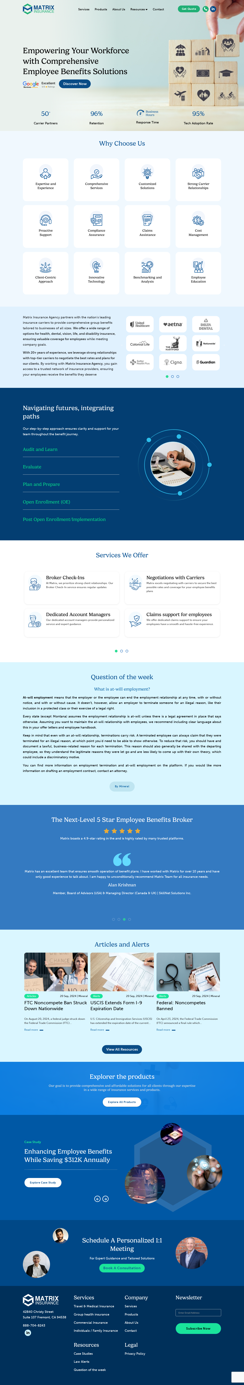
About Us (118, 9)
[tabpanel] (173, 344)
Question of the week (90, 1370)
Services (83, 9)
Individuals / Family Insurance (96, 1331)
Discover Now (75, 84)
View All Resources (122, 1049)
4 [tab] (130, 920)
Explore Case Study (43, 1190)
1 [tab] (167, 377)
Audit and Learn (40, 449)
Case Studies (83, 1354)
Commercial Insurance (91, 1323)
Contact (158, 9)
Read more (31, 1029)
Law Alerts (81, 1362)
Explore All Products (122, 1102)
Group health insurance (91, 1314)
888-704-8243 (34, 1325)
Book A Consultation (122, 1268)
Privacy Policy (135, 1354)
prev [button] (122, 344)
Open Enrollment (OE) (46, 502)
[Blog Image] (56, 972)
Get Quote (189, 9)
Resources (138, 9)
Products (101, 9)
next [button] (224, 344)
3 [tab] (178, 377)
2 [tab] (173, 377)
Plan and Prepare (41, 484)
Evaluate (32, 466)
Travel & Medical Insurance (94, 1306)
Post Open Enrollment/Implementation (64, 519)
